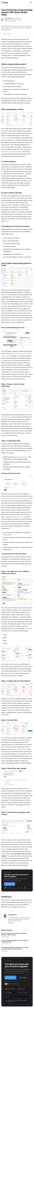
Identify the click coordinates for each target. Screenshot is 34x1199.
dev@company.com (7, 498)
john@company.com (17, 517)
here (7, 221)
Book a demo (23, 977)
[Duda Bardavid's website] (9, 922)
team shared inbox (22, 457)
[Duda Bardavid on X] (13, 922)
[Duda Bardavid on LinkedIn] (11, 922)
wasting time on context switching (11, 151)
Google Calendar (21, 749)
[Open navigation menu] (31, 2)
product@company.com (22, 498)
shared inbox (5, 138)
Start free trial (9, 884)
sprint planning (5, 417)
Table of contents (8, 33)
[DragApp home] (4, 2)
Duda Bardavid (12, 914)
